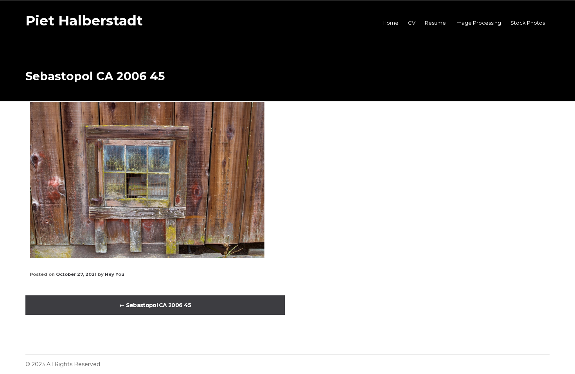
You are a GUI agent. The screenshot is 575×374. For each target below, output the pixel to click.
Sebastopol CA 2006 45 (155, 305)
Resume (435, 23)
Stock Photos (527, 23)
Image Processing (478, 23)
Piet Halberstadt (84, 20)
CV (411, 23)
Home (391, 23)
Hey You (114, 274)
